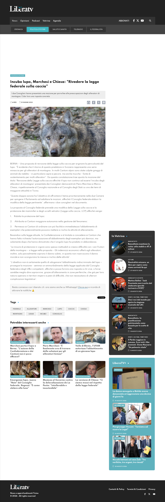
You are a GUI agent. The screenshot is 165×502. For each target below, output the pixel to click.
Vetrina (46, 21)
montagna (17, 314)
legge (31, 314)
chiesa (84, 309)
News (14, 21)
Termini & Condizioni (136, 489)
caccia (71, 309)
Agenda (57, 21)
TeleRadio (78, 29)
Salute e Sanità (60, 29)
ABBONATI (124, 21)
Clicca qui (83, 287)
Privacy (151, 489)
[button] (145, 494)
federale (17, 309)
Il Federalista (96, 29)
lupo (60, 309)
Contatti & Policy (116, 489)
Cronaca (18, 29)
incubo (43, 314)
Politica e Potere (37, 29)
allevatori (32, 309)
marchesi (47, 309)
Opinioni (24, 21)
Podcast (36, 21)
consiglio (57, 314)
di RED (14, 102)
